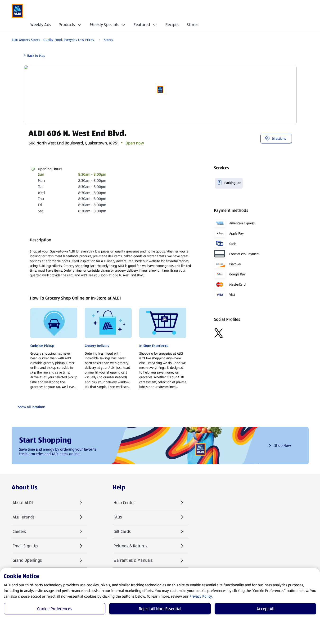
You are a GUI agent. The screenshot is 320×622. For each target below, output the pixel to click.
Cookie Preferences (54, 609)
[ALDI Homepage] (17, 11)
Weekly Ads (40, 25)
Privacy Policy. (201, 596)
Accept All (265, 609)
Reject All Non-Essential (160, 609)
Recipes (172, 25)
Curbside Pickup (42, 345)
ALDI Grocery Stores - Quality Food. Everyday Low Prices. (53, 39)
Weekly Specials (104, 25)
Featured (142, 25)
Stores (192, 25)
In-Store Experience (153, 345)
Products (67, 25)
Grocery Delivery (97, 345)
